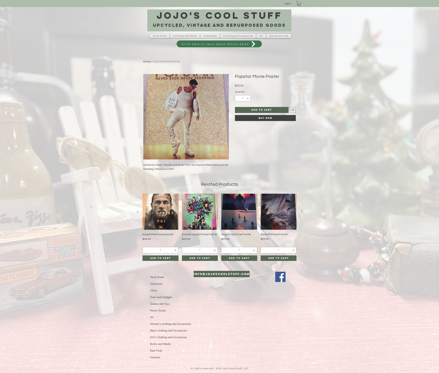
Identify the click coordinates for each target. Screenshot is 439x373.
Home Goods (158, 310)
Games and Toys (159, 304)
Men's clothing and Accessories (168, 330)
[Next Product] (301, 211)
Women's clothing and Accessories (170, 324)
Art (151, 317)
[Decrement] (237, 98)
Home (147, 61)
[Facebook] (280, 277)
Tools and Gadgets (161, 297)
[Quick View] (161, 212)
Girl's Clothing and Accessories (168, 337)
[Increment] (248, 98)
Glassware (156, 284)
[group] (219, 227)
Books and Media (160, 344)
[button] (299, 3)
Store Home (157, 277)
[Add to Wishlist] (293, 110)
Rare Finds (156, 350)
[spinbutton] (243, 98)
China (153, 290)
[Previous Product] (137, 211)
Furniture (155, 357)
